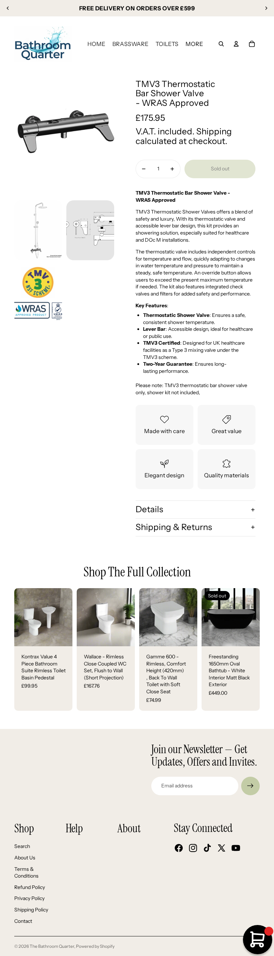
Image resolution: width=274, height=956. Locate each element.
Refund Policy (29, 887)
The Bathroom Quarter (52, 946)
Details (149, 509)
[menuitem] (96, 44)
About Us (24, 857)
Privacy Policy (29, 898)
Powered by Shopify (95, 946)
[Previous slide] (8, 8)
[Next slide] (266, 8)
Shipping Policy (31, 909)
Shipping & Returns (174, 527)
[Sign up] (250, 786)
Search (22, 846)
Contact (23, 921)
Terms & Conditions (26, 872)
